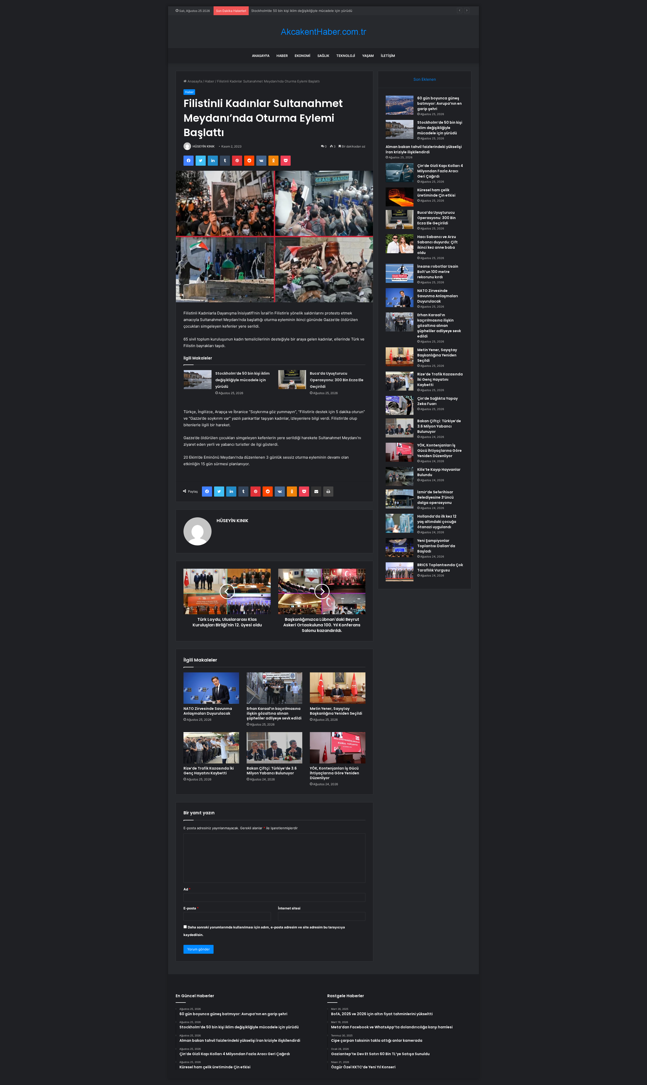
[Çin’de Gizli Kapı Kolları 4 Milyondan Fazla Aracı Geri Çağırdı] (399, 172)
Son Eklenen (424, 79)
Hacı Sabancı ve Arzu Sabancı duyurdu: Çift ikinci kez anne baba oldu (437, 244)
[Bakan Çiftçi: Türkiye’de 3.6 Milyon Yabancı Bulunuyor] (274, 747)
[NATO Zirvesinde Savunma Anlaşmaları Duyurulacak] (211, 688)
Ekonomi (302, 56)
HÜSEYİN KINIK (204, 146)
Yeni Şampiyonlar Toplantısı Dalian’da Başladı (436, 546)
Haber (282, 56)
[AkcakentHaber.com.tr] (323, 32)
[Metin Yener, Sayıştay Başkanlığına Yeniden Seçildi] (337, 688)
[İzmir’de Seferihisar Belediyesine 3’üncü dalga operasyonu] (399, 499)
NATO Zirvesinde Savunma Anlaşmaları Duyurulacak (207, 711)
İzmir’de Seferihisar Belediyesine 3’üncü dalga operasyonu (435, 497)
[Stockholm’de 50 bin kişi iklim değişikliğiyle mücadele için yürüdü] (198, 379)
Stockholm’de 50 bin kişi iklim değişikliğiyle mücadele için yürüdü (242, 380)
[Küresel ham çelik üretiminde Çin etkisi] (399, 196)
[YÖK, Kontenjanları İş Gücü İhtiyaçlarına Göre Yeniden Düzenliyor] (337, 747)
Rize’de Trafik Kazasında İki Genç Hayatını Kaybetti (208, 771)
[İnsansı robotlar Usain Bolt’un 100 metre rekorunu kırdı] (399, 273)
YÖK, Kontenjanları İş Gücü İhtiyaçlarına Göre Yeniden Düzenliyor (334, 773)
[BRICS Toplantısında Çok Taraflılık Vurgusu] (399, 571)
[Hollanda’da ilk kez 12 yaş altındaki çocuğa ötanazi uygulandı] (399, 523)
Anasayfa (260, 56)
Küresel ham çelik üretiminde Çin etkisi (436, 192)
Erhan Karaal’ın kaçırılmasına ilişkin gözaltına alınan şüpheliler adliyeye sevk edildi (274, 713)
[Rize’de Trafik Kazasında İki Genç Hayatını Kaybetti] (211, 747)
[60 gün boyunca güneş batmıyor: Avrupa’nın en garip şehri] (399, 105)
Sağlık (323, 56)
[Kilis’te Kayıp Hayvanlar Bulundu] (399, 476)
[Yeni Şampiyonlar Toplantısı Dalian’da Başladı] (399, 547)
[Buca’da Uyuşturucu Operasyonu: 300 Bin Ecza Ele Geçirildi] (292, 379)
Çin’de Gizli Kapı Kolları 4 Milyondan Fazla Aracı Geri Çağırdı (440, 171)
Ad (187, 889)
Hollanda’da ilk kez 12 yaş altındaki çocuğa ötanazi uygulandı (436, 521)
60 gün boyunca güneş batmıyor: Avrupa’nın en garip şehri (439, 103)
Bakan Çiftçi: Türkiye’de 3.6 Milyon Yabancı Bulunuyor (272, 771)
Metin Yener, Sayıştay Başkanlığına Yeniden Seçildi (336, 711)
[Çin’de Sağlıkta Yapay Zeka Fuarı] (399, 405)
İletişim (388, 56)
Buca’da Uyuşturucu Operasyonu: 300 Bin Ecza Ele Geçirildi (336, 380)
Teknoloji (345, 56)
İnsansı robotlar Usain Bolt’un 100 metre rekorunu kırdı (437, 272)
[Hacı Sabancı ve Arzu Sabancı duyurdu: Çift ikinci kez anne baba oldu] (399, 243)
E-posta (191, 908)
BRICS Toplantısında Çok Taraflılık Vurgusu (440, 567)
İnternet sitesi (289, 908)
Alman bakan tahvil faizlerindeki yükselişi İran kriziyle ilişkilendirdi (302, 11)
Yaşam (368, 56)
